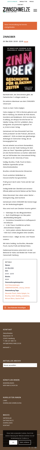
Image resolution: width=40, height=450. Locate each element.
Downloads (8, 423)
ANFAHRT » (7, 347)
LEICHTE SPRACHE (12, 1)
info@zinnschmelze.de (12, 343)
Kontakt (6, 425)
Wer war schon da (10, 385)
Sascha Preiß (19, 298)
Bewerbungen (8, 383)
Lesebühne (25, 296)
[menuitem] (12, 1)
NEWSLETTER (23, 1)
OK (13, 442)
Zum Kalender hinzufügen (17, 308)
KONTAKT (20, 4)
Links (5, 400)
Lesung (21, 288)
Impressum (7, 418)
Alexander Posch (10, 293)
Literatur (27, 288)
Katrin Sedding (16, 296)
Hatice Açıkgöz (21, 293)
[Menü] (34, 10)
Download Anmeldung (12, 403)
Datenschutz (8, 420)
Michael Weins (10, 298)
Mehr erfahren (24, 442)
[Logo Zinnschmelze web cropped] (16, 10)
